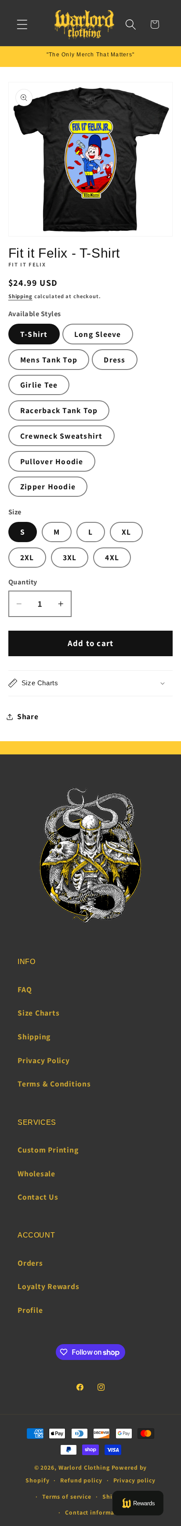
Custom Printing (48, 1150)
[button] (22, 24)
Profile (30, 1310)
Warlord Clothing (84, 1467)
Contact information (96, 1512)
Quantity (22, 582)
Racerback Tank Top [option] (59, 410)
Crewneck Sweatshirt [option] (61, 436)
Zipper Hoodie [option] (48, 486)
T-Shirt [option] (34, 334)
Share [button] (28, 716)
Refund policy (81, 1480)
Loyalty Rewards (48, 1286)
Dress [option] (114, 360)
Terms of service (66, 1496)
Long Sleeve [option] (97, 334)
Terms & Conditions (54, 1084)
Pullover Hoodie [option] (51, 461)
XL (126, 532)
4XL (112, 557)
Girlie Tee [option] (39, 385)
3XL (70, 557)
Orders (30, 1263)
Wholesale (36, 1173)
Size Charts (38, 1013)
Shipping (20, 296)
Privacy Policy (44, 1060)
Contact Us (38, 1197)
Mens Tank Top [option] (48, 360)
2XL (27, 557)
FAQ (25, 989)
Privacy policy (134, 1480)
